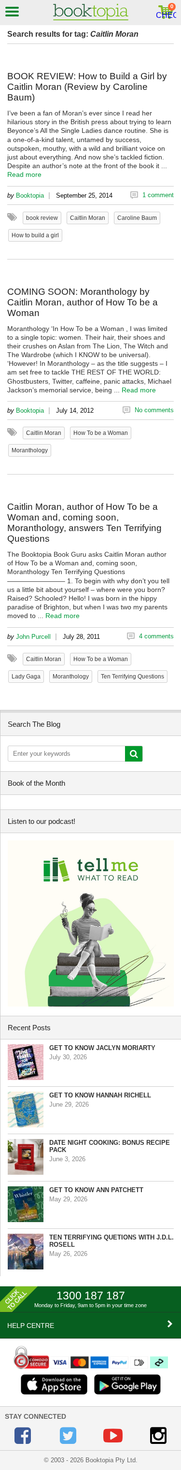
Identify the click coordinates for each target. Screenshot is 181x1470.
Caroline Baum (137, 218)
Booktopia (30, 195)
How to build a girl (35, 235)
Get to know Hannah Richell (100, 1095)
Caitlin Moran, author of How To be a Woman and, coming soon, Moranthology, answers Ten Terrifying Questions (84, 523)
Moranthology (30, 450)
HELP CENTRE (30, 1325)
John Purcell (33, 636)
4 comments (156, 636)
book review (42, 218)
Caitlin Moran (87, 218)
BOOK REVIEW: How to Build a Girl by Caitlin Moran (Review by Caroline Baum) (87, 86)
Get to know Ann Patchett (96, 1190)
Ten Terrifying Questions (132, 676)
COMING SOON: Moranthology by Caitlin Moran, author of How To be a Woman (82, 302)
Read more (24, 174)
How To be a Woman (100, 433)
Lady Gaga (26, 676)
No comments (154, 410)
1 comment (158, 195)
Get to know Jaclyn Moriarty (102, 1048)
